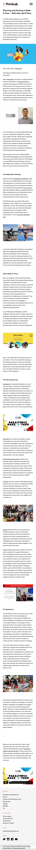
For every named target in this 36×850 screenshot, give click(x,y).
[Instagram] (8, 839)
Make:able (18, 68)
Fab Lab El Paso (23, 81)
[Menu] (31, 3)
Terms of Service (8, 818)
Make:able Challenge (21, 178)
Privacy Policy (6, 848)
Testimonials (6, 821)
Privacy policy (7, 816)
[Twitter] (4, 839)
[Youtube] (16, 839)
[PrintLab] (10, 3)
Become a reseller (8, 823)
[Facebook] (12, 839)
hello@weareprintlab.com (11, 831)
